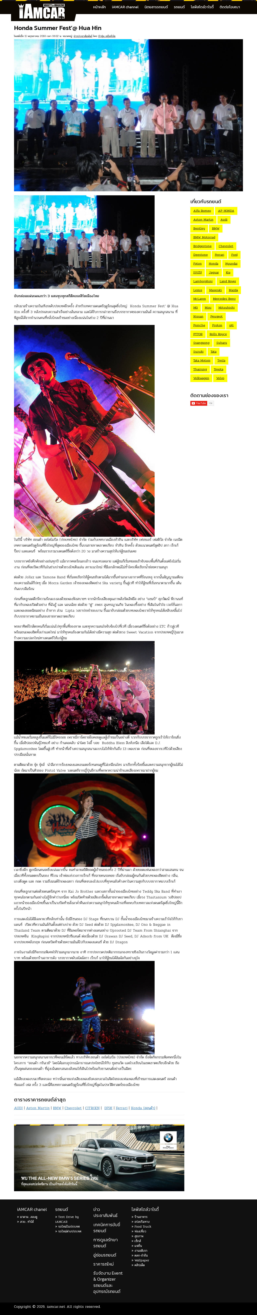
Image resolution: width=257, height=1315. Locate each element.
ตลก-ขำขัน (141, 1255)
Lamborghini (203, 281)
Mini (208, 307)
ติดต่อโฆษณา (230, 7)
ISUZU (197, 272)
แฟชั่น (138, 1245)
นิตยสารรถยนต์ (156, 7)
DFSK (108, 1108)
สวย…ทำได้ (27, 1221)
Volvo (220, 378)
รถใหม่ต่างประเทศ (69, 1231)
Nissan (198, 316)
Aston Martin (38, 1108)
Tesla (221, 360)
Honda (213, 263)
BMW (57, 1108)
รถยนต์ (179, 7)
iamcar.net (56, 1306)
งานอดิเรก (141, 1250)
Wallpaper (142, 1260)
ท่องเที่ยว (140, 1231)
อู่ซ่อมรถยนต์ (104, 1255)
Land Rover (228, 281)
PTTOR (198, 334)
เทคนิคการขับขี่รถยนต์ (106, 1227)
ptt (231, 325)
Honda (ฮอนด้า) (143, 1108)
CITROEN (92, 1108)
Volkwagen (201, 378)
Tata (213, 351)
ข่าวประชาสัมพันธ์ (83, 36)
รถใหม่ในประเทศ (69, 1226)
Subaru (221, 342)
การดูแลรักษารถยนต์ (105, 1242)
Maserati (215, 290)
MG (195, 307)
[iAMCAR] (45, 6)
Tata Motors (201, 360)
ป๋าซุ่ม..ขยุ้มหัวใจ (106, 36)
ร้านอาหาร (141, 1216)
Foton (197, 263)
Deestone (200, 254)
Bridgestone (202, 246)
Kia (228, 272)
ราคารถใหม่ (103, 1264)
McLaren (199, 298)
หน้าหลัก (99, 7)
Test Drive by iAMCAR (67, 1219)
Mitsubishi (226, 307)
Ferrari (121, 1108)
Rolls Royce (218, 334)
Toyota (218, 369)
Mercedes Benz (224, 298)
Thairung (200, 369)
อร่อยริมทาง (142, 1221)
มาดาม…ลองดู (28, 1216)
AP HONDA (226, 210)
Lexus (197, 290)
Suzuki (198, 351)
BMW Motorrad (204, 237)
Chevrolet (73, 1108)
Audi (223, 219)
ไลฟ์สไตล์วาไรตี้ (202, 7)
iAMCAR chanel (32, 1209)
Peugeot (216, 316)
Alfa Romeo (202, 210)
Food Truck (143, 1226)
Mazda (233, 290)
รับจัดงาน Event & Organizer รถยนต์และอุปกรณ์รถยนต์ (108, 1282)
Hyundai (231, 263)
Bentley (199, 228)
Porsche (199, 325)
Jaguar (214, 272)
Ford (234, 254)
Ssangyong (201, 342)
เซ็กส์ (138, 1240)
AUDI (18, 1108)
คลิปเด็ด (140, 1265)
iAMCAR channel (125, 7)
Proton (217, 325)
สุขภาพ (139, 1236)
